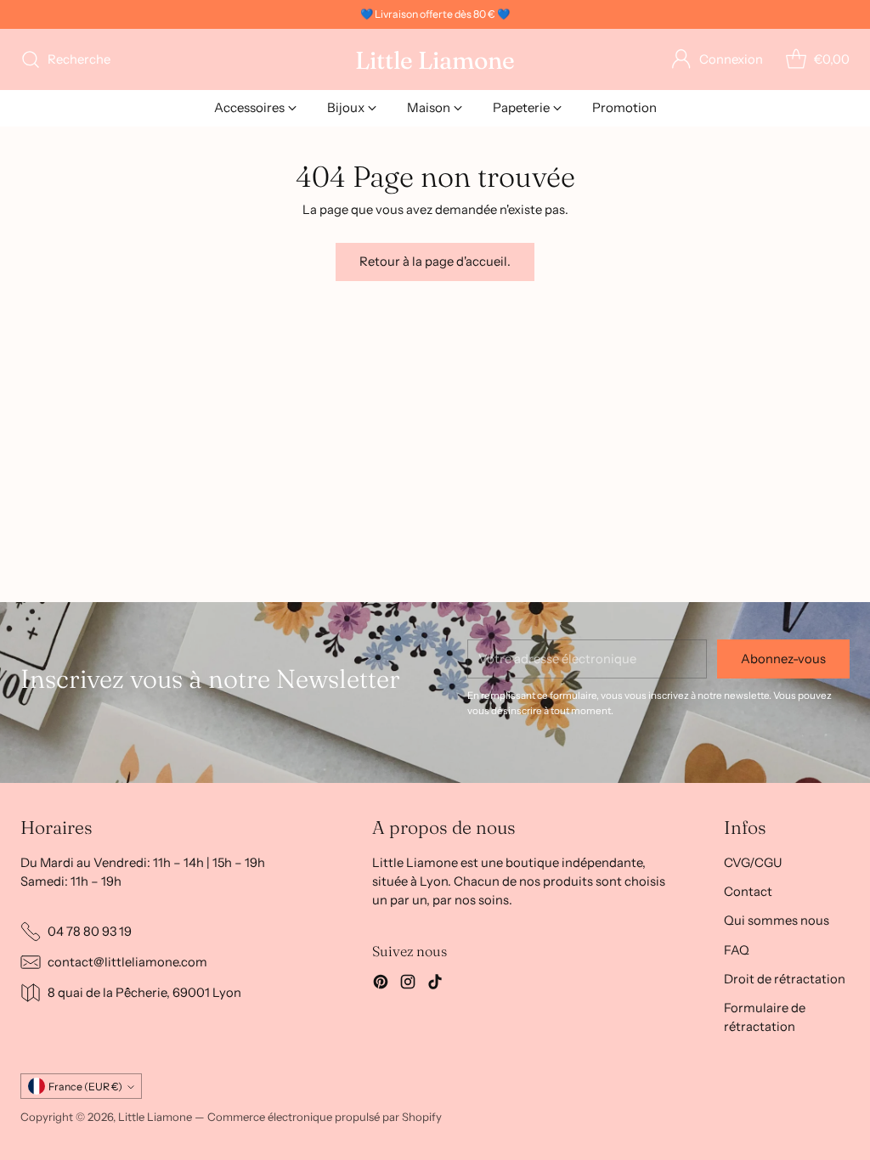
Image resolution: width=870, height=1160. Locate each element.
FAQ (736, 950)
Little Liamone (155, 1116)
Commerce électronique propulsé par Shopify (324, 1116)
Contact (748, 891)
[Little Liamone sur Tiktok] (435, 984)
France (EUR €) (85, 1086)
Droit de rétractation (784, 979)
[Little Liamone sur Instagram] (408, 984)
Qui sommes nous (776, 920)
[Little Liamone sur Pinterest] (380, 984)
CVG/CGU (753, 862)
